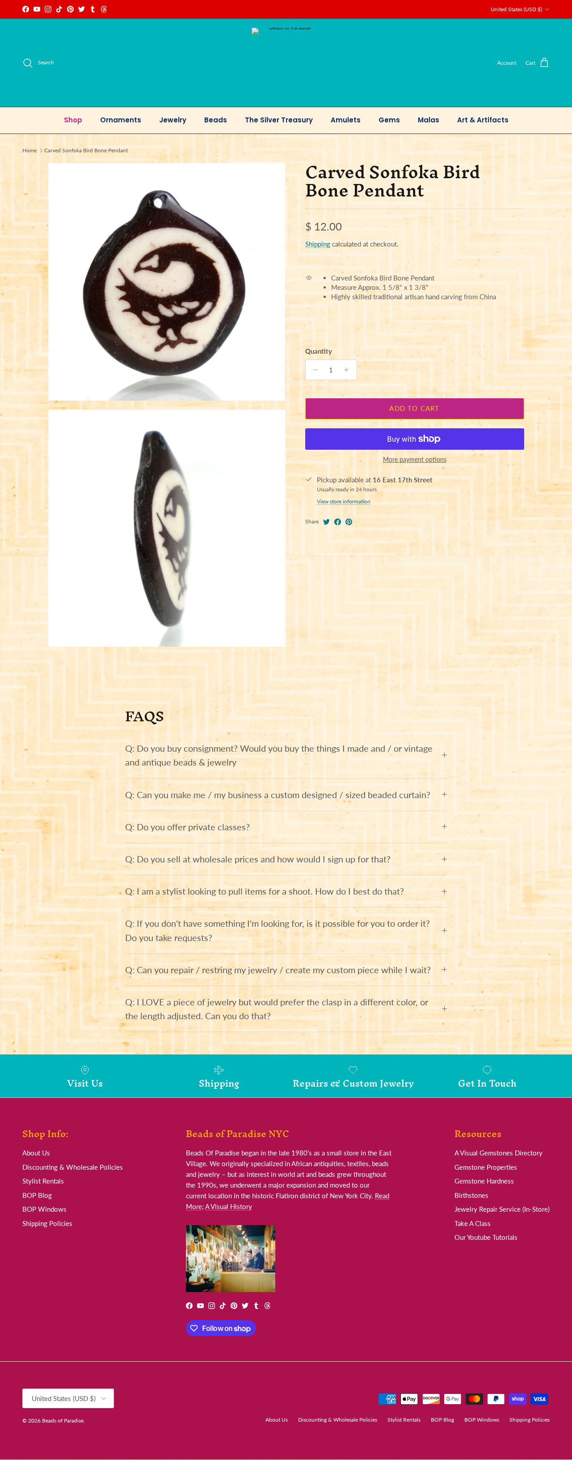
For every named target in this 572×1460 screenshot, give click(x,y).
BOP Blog (37, 1195)
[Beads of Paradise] (286, 63)
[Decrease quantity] (313, 370)
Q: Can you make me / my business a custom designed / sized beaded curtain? (277, 795)
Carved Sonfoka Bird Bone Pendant (86, 150)
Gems (389, 120)
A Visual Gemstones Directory (498, 1153)
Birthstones (471, 1195)
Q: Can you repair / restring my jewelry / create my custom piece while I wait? (278, 970)
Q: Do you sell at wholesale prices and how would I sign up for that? (258, 859)
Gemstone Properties (485, 1167)
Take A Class (472, 1223)
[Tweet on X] (326, 522)
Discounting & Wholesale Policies (72, 1167)
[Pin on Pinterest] (348, 522)
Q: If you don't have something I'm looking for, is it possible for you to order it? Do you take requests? (277, 930)
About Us (36, 1153)
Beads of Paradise (63, 1420)
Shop (73, 120)
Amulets (346, 120)
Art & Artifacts (483, 120)
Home (29, 150)
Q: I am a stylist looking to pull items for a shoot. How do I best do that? (264, 891)
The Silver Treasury (279, 120)
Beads (215, 120)
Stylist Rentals (43, 1181)
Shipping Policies (47, 1223)
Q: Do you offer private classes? (187, 827)
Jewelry (172, 120)
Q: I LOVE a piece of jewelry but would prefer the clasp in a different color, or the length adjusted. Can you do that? (276, 1009)
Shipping (317, 244)
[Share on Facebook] (337, 522)
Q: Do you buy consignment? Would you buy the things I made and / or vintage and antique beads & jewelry (279, 755)
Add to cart (414, 408)
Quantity (318, 351)
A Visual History (228, 1206)
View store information (343, 501)
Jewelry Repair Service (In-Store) (502, 1209)
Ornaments (120, 120)
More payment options (414, 459)
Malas (428, 120)
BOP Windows (44, 1209)
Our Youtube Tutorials (485, 1237)
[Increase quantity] (349, 370)
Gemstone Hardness (484, 1181)
